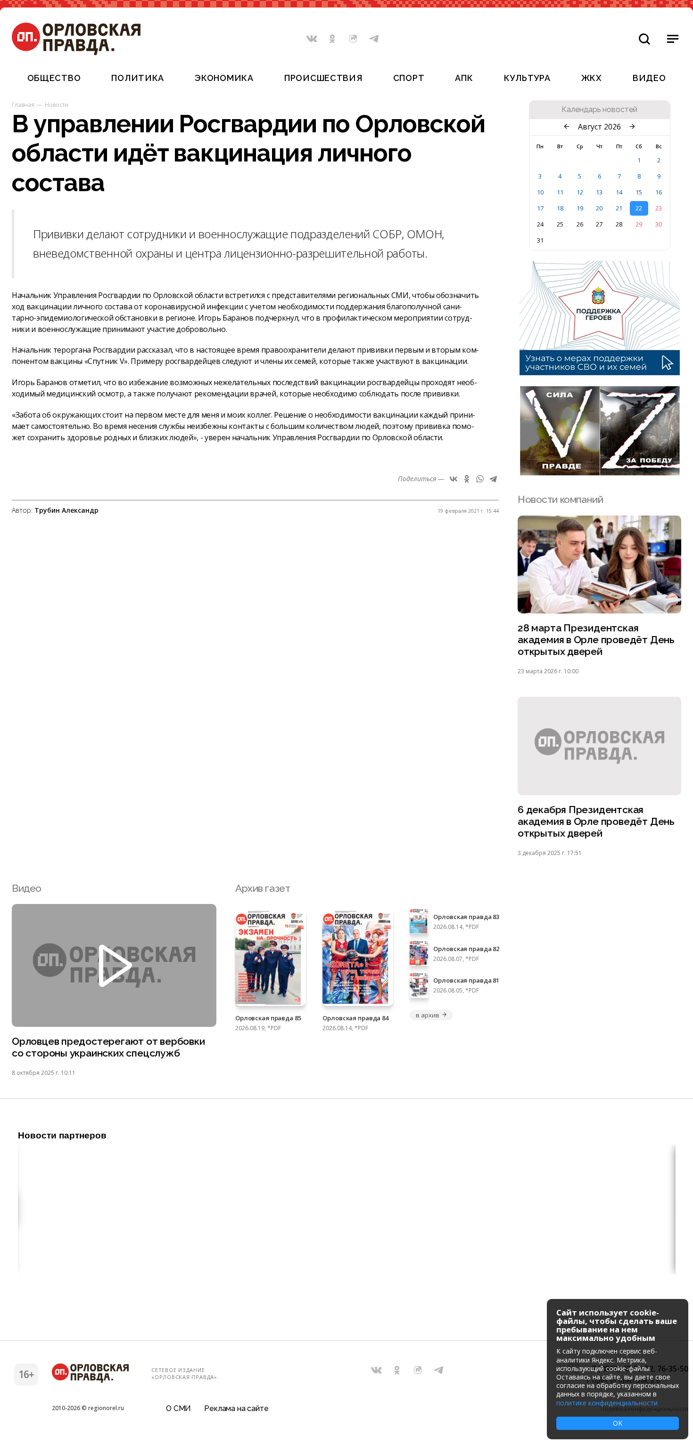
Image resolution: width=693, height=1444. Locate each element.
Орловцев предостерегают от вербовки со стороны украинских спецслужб (108, 1047)
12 (580, 192)
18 (560, 208)
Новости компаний (560, 499)
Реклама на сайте (236, 1408)
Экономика (224, 78)
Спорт (409, 78)
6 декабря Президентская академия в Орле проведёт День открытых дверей (596, 821)
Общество (54, 78)
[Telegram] (493, 478)
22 (638, 208)
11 (560, 192)
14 (619, 192)
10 (540, 192)
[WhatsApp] (480, 478)
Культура (527, 78)
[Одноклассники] (466, 478)
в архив (427, 1015)
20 (599, 208)
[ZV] (600, 473)
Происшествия (323, 78)
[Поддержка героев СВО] (600, 372)
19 (580, 208)
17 (540, 208)
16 (658, 192)
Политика (137, 78)
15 (638, 192)
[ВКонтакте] (453, 478)
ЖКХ (591, 78)
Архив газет (262, 888)
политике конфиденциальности (607, 1402)
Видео (649, 78)
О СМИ (178, 1408)
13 (599, 192)
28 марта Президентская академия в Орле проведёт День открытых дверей (596, 639)
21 (619, 208)
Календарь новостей (599, 109)
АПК (464, 78)
